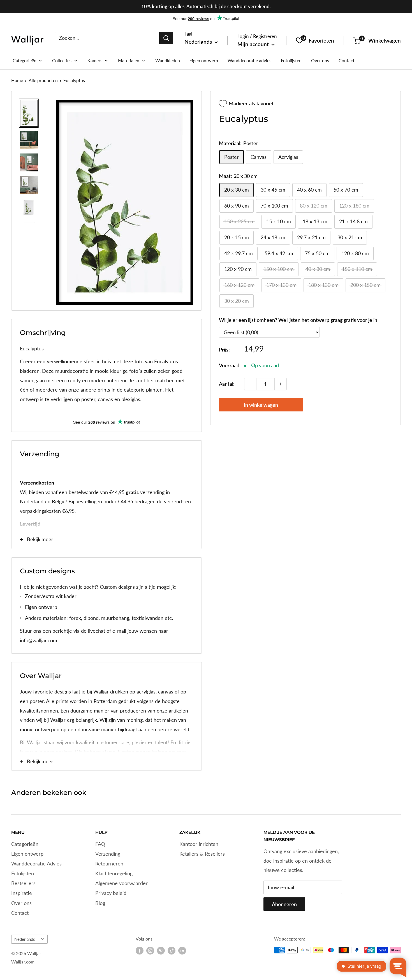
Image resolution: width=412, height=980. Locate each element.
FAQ (100, 844)
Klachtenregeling (114, 873)
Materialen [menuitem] (128, 60)
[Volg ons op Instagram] (150, 951)
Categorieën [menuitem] (24, 60)
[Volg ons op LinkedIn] (182, 951)
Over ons (21, 903)
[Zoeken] (166, 38)
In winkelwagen (261, 405)
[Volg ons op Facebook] (139, 951)
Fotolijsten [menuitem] (291, 60)
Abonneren (284, 904)
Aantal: (227, 384)
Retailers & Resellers (202, 854)
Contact (20, 913)
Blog (100, 903)
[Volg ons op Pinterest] (161, 951)
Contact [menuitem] (347, 60)
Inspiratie (21, 893)
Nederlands (24, 939)
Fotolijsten (22, 873)
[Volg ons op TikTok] (171, 951)
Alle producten (43, 80)
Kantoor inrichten (198, 844)
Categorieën (24, 844)
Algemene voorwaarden (122, 883)
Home (17, 80)
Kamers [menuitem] (94, 60)
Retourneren (109, 863)
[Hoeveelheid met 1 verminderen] (250, 384)
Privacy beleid (110, 893)
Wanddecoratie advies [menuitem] (249, 60)
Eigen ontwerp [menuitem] (203, 60)
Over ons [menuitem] (320, 60)
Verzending (107, 854)
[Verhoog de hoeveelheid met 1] (280, 384)
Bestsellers (23, 883)
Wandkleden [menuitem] (167, 60)
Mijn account (253, 44)
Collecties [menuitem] (61, 60)
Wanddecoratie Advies (36, 863)
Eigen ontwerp (27, 854)
